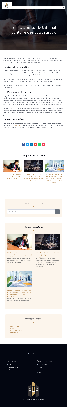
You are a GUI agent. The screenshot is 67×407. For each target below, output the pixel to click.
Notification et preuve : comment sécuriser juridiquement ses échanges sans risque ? (33, 177)
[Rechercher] (57, 211)
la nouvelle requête (16, 125)
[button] (23, 144)
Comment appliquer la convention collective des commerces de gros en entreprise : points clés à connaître (54, 178)
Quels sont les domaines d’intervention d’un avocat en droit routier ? (13, 176)
